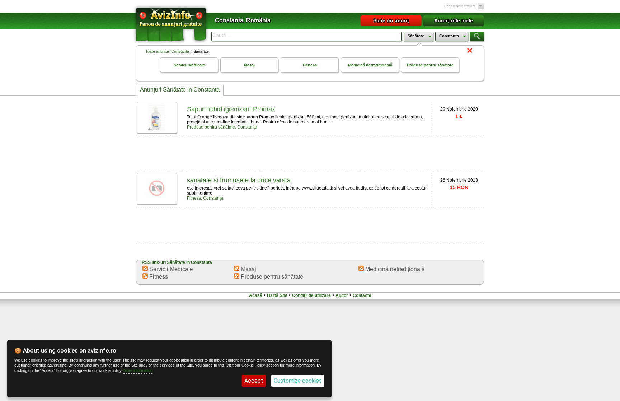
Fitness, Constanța (205, 198)
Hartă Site (277, 295)
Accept (253, 380)
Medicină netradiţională (370, 65)
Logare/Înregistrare (460, 6)
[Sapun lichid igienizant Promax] (157, 129)
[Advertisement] (310, 153)
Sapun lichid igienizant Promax (231, 109)
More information (137, 370)
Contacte (362, 295)
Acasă (255, 295)
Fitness (310, 65)
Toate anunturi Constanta (167, 51)
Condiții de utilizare (311, 295)
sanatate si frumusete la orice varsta (239, 180)
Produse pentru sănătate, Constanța (222, 127)
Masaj (249, 65)
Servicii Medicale (189, 65)
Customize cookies (298, 380)
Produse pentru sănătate (430, 65)
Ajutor (341, 295)
